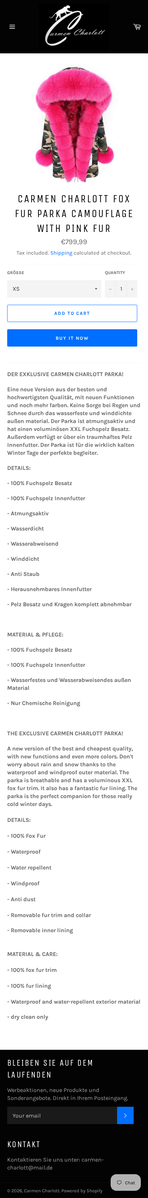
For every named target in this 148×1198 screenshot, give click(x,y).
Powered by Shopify (81, 1190)
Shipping (61, 253)
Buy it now (72, 338)
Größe (15, 272)
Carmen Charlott (42, 1190)
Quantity (115, 272)
